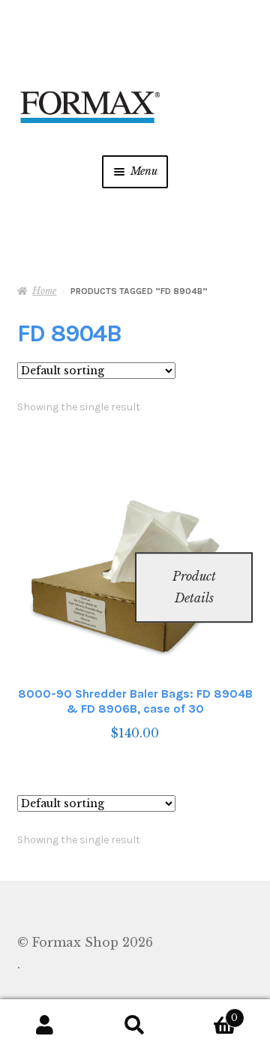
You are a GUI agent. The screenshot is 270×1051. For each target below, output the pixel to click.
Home (44, 290)
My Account (45, 1025)
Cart (209, 1013)
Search (135, 1025)
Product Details (194, 587)
